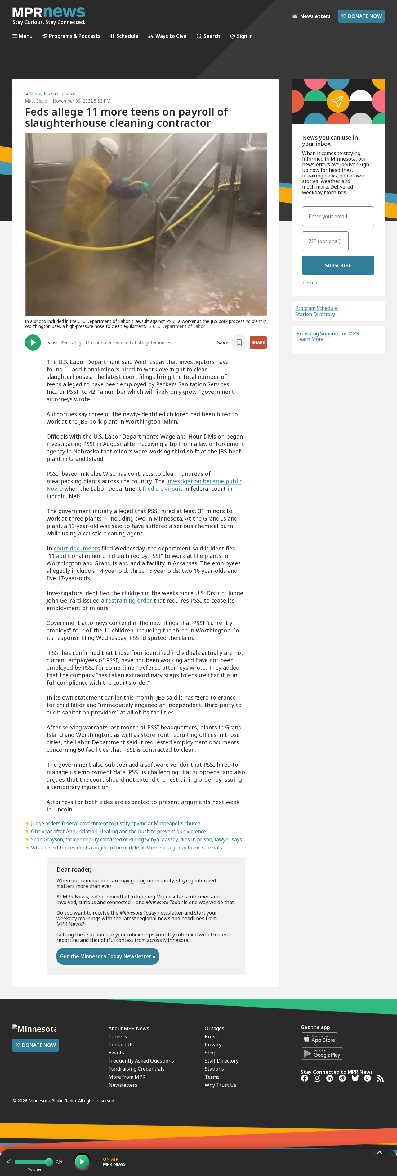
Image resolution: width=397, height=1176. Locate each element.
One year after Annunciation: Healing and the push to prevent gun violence (118, 831)
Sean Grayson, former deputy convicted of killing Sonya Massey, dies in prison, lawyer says (136, 839)
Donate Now (361, 16)
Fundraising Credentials (137, 1068)
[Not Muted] (10, 1161)
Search (212, 36)
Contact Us (121, 1044)
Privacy (213, 1044)
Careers (118, 1036)
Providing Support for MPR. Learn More (328, 336)
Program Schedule (316, 308)
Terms (309, 282)
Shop (210, 1052)
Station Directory (315, 314)
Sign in (245, 36)
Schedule (127, 36)
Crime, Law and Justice (52, 93)
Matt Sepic (36, 101)
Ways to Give (171, 36)
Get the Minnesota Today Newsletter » (107, 956)
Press (211, 1036)
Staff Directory (222, 1060)
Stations (214, 1068)
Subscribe (338, 265)
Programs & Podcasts (74, 36)
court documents (77, 548)
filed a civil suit (162, 488)
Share (258, 342)
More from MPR (127, 1076)
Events (116, 1052)
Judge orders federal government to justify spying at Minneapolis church (115, 823)
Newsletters (123, 1085)
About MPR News (129, 1028)
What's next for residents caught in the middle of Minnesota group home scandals (126, 847)
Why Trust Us (220, 1085)
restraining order (129, 600)
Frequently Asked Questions (141, 1060)
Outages (214, 1028)
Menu (26, 36)
